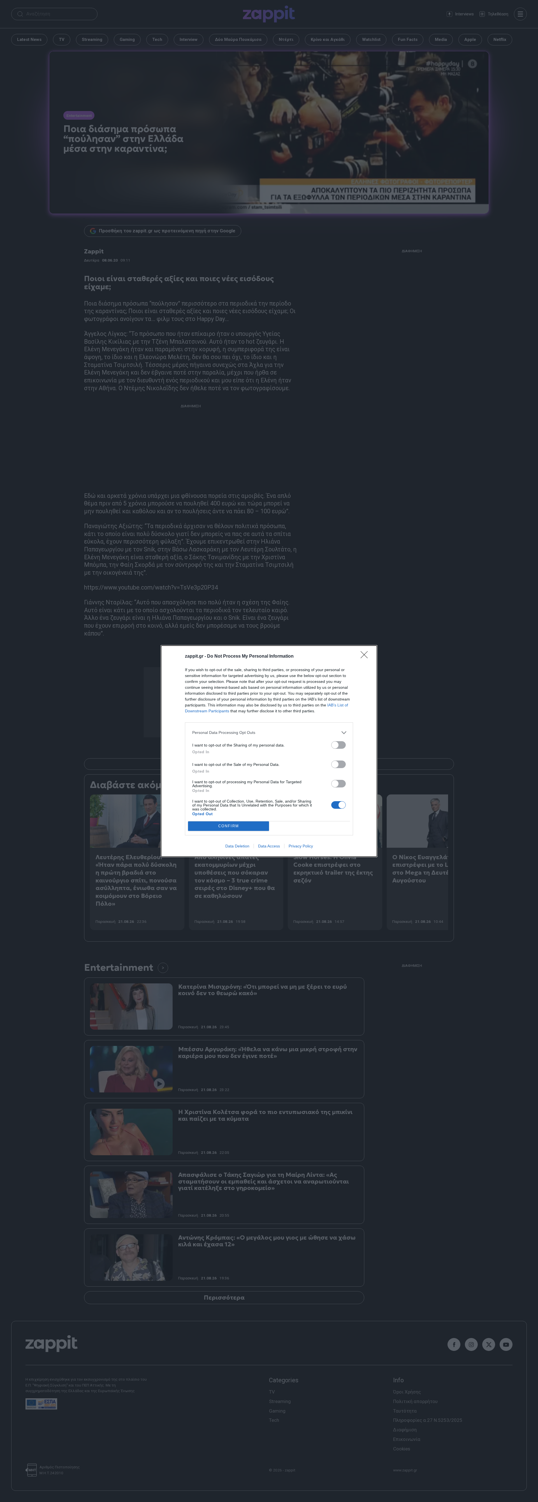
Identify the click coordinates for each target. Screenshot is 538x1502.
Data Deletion (237, 846)
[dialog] (269, 751)
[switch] (338, 745)
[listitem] (269, 733)
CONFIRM (228, 826)
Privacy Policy (301, 846)
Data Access (269, 846)
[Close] (366, 656)
